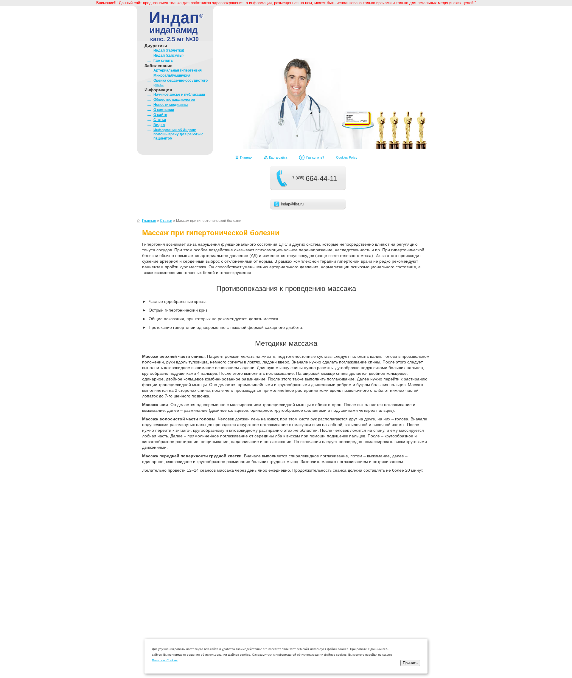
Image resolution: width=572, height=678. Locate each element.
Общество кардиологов (174, 99)
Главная (246, 157)
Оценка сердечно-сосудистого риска (180, 82)
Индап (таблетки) (168, 50)
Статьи (159, 120)
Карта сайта (278, 157)
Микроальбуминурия (171, 75)
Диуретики (155, 45)
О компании (163, 110)
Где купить (163, 60)
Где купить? (315, 157)
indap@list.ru (292, 204)
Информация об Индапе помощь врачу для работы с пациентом (178, 134)
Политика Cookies (165, 660)
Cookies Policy (347, 157)
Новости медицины (170, 105)
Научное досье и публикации (179, 94)
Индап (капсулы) (168, 55)
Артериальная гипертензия (177, 70)
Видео (159, 125)
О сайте (160, 115)
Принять (410, 663)
